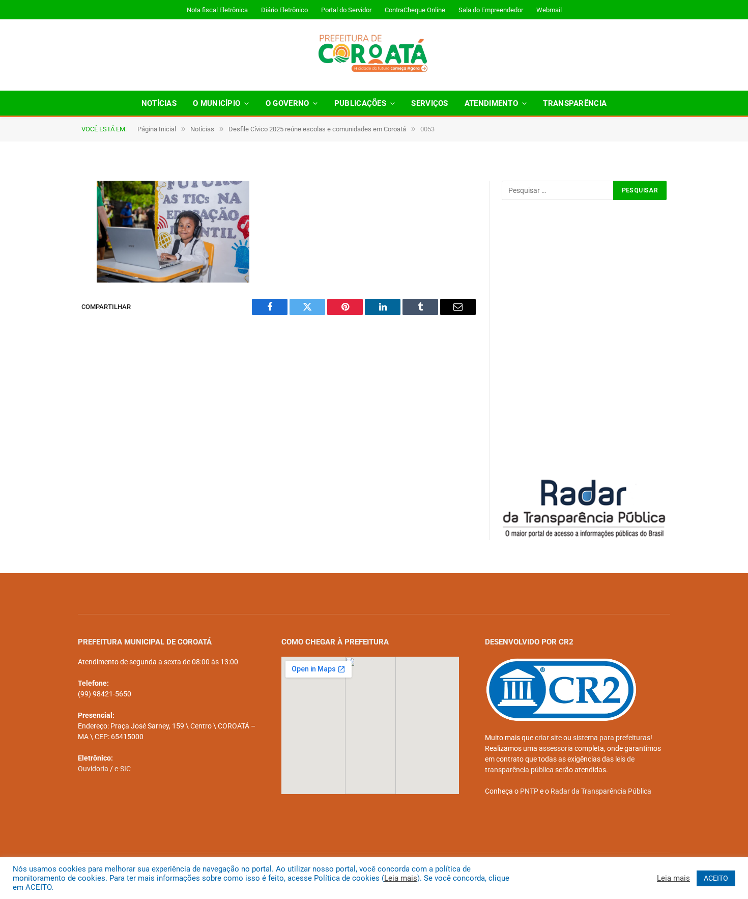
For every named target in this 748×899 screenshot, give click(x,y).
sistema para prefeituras (611, 738)
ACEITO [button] (716, 878)
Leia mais (400, 878)
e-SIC (122, 769)
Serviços (429, 103)
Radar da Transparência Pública (601, 791)
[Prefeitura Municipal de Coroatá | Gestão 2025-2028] (374, 55)
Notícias (159, 103)
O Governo (287, 103)
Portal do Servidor (346, 10)
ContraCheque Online (415, 10)
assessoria (556, 748)
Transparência (575, 103)
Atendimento (491, 103)
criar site (548, 738)
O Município (216, 103)
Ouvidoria (93, 769)
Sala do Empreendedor (490, 10)
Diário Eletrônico (284, 10)
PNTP (529, 791)
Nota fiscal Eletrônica (217, 10)
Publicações (360, 103)
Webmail (549, 10)
